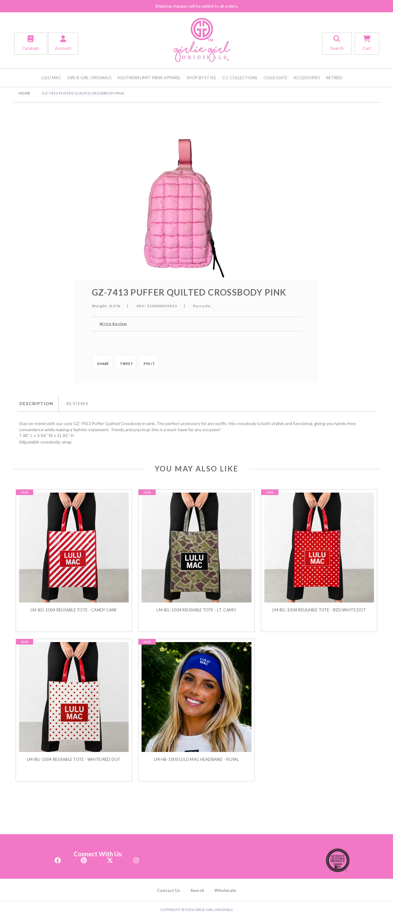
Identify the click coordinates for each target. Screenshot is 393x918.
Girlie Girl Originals (89, 77)
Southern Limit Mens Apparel (149, 77)
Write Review (113, 323)
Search (197, 890)
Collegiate (275, 77)
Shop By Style (201, 77)
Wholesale (225, 890)
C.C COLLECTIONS (239, 77)
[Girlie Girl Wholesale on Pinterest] (83, 858)
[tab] (37, 404)
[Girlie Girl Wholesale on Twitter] (110, 858)
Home (25, 93)
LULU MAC (51, 77)
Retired (334, 77)
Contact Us (168, 890)
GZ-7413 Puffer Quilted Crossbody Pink (83, 93)
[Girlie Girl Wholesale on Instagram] (136, 858)
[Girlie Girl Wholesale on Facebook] (57, 858)
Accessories (307, 77)
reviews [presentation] (77, 403)
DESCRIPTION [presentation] (36, 403)
